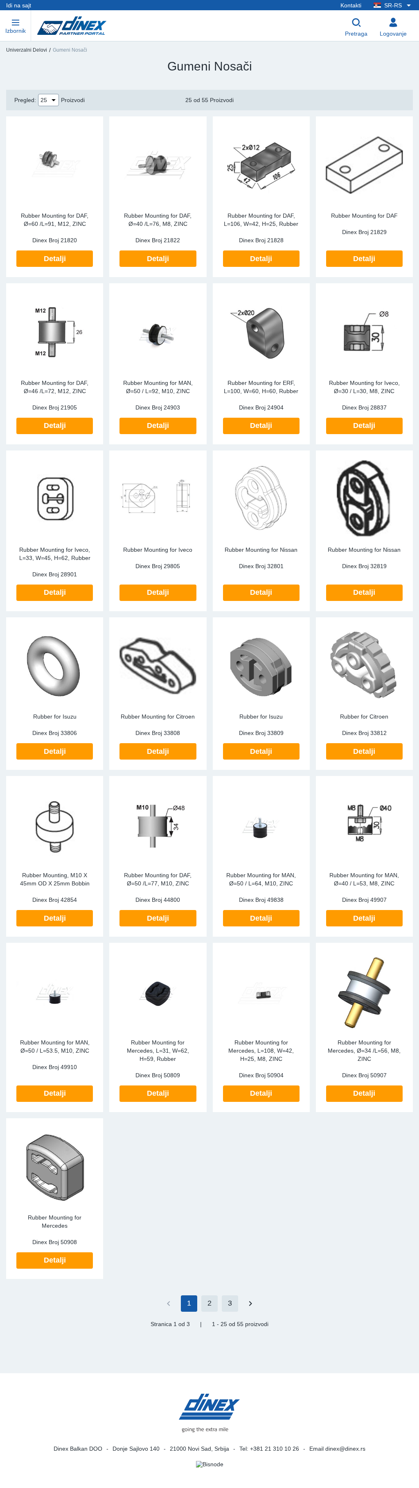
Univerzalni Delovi (26, 50)
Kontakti (350, 5)
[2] (250, 1303)
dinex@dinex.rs (345, 1448)
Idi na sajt (18, 5)
